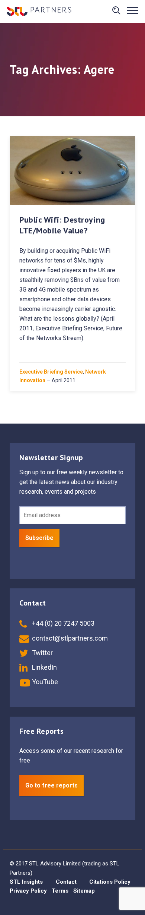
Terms (60, 890)
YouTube (44, 682)
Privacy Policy (28, 890)
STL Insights (26, 881)
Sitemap (84, 890)
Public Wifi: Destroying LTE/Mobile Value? (62, 225)
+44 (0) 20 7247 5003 (62, 623)
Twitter (41, 653)
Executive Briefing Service (51, 372)
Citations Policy (109, 881)
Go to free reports (51, 785)
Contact (66, 881)
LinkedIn (43, 667)
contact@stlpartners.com (69, 638)
